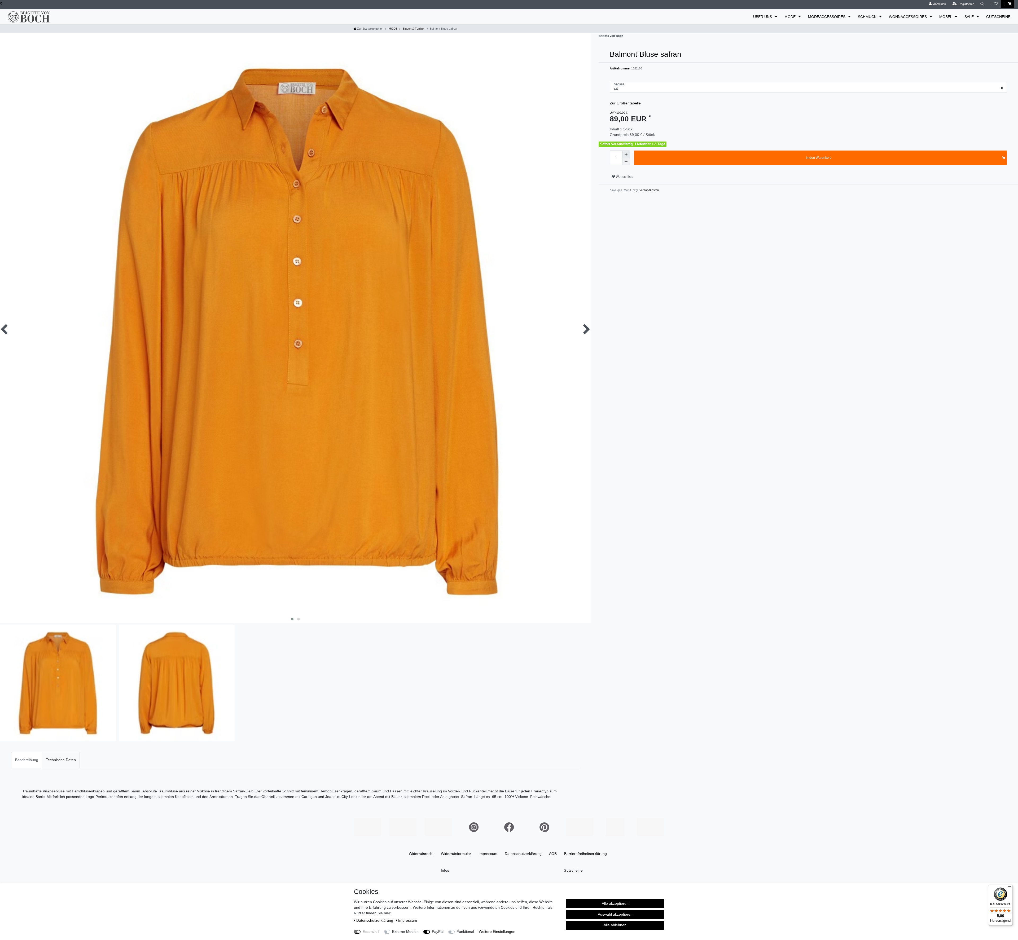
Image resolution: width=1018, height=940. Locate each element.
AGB (553, 853)
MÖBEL (946, 17)
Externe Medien (405, 931)
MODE (790, 17)
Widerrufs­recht (421, 853)
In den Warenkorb (819, 158)
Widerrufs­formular (456, 853)
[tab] (26, 760)
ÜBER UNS (763, 17)
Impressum (488, 853)
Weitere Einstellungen (497, 931)
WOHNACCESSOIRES (908, 17)
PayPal (438, 931)
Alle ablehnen (615, 925)
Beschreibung (26, 760)
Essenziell (370, 931)
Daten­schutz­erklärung (523, 853)
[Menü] (1009, 888)
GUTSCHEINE (998, 17)
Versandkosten (649, 190)
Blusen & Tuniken (413, 28)
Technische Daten (61, 760)
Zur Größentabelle (625, 103)
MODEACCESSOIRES (827, 17)
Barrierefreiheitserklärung (585, 853)
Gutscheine (573, 870)
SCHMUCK (867, 17)
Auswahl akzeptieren (615, 914)
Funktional (465, 931)
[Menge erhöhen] (626, 154)
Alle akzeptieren (615, 903)
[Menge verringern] (626, 161)
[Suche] (982, 4)
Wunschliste (624, 177)
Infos (445, 870)
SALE (969, 17)
